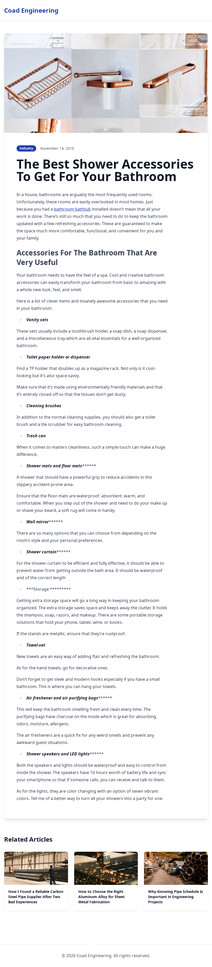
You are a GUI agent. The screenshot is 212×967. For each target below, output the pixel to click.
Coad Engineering (31, 10)
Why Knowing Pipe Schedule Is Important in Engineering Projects (175, 896)
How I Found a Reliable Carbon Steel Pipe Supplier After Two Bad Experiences (35, 896)
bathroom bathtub (72, 209)
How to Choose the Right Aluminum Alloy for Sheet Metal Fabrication (101, 896)
